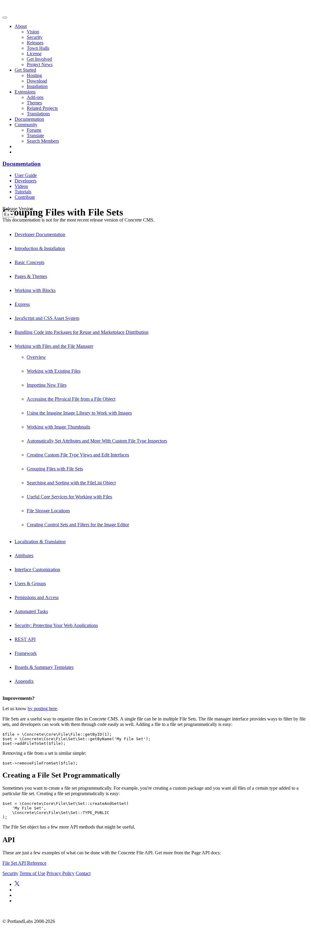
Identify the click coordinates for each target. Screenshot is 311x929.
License (34, 53)
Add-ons (35, 97)
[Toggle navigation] (4, 18)
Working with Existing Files (53, 371)
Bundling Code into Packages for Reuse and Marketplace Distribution (82, 332)
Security (35, 37)
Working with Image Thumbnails (58, 426)
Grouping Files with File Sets (55, 468)
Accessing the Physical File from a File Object (71, 399)
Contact (83, 873)
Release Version (17, 208)
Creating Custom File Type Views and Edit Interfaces (78, 454)
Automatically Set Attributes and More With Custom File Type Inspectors (97, 440)
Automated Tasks (31, 611)
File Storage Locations (48, 510)
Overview (36, 357)
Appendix (24, 681)
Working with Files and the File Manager (54, 346)
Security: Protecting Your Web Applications (56, 625)
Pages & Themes (31, 276)
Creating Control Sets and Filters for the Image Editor (78, 524)
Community (26, 124)
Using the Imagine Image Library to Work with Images (79, 412)
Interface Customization (37, 569)
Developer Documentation (40, 234)
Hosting (34, 75)
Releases (35, 42)
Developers (25, 180)
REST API (25, 639)
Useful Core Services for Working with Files (69, 496)
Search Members (43, 141)
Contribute (25, 197)
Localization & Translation (40, 541)
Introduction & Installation (40, 248)
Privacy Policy (60, 873)
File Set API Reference (24, 863)
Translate (35, 135)
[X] (17, 884)
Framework (26, 653)
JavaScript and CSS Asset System (47, 318)
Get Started (25, 70)
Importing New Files (47, 385)
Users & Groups (30, 583)
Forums (34, 130)
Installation (37, 86)
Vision (33, 31)
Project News (40, 64)
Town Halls (38, 48)
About (21, 26)
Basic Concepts (29, 262)
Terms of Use (32, 873)
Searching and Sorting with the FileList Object (71, 482)
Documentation (29, 119)
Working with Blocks (35, 290)
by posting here (42, 708)
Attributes (24, 555)
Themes (34, 102)
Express (22, 304)
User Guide (26, 175)
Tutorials (23, 191)
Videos (21, 186)
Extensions (25, 91)
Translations (38, 113)
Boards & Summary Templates (44, 667)
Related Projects (42, 108)
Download (37, 80)
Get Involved (39, 59)
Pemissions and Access (37, 597)
